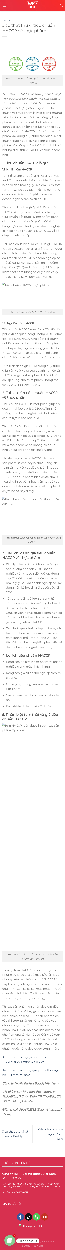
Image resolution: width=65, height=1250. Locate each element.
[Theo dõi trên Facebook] (20, 1217)
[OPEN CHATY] (9, 1241)
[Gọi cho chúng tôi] (36, 1217)
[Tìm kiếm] (61, 5)
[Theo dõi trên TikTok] (28, 1217)
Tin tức (6, 20)
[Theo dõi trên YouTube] (44, 1217)
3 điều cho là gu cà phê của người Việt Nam (49, 1133)
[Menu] (4, 5)
